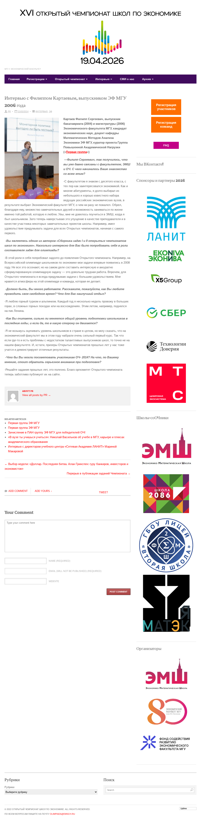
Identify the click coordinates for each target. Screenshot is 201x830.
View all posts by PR (36, 395)
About (26, 391)
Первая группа (76, 152)
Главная (14, 79)
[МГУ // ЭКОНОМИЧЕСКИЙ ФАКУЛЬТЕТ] (100, 63)
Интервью (103, 79)
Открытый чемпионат (71, 79)
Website (54, 581)
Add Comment (18, 491)
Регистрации (37, 79)
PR (9, 111)
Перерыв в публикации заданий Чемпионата (99, 473)
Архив (147, 79)
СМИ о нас (127, 79)
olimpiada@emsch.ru (62, 814)
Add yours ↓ (43, 491)
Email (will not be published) (75, 571)
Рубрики (9, 787)
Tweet (103, 492)
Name (59, 561)
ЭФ (50, 111)
